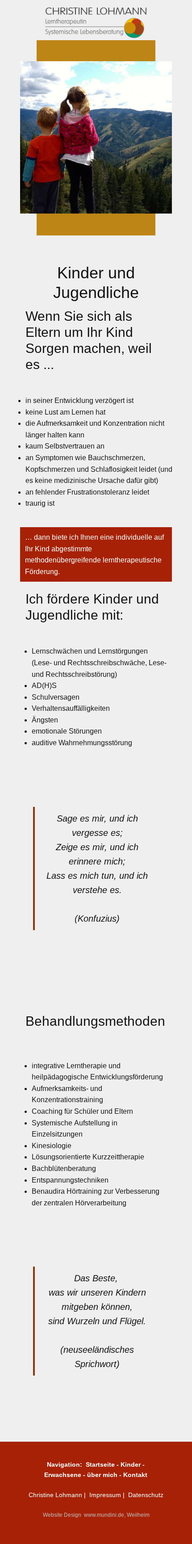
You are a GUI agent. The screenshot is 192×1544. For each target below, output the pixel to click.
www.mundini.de (104, 1515)
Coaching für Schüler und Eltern (82, 1111)
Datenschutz (145, 1494)
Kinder (131, 1464)
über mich (102, 1474)
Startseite (101, 1464)
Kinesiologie (51, 1146)
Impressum (106, 1494)
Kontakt (135, 1474)
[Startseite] (96, 20)
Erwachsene (63, 1474)
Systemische (53, 1123)
